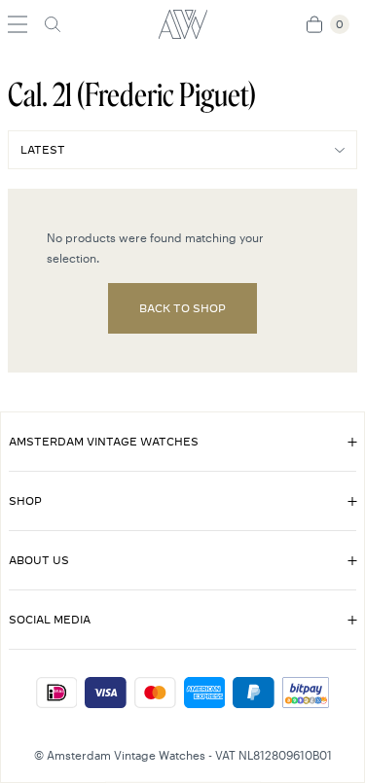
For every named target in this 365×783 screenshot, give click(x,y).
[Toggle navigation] (17, 24)
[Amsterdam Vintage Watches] (182, 24)
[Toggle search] (52, 24)
